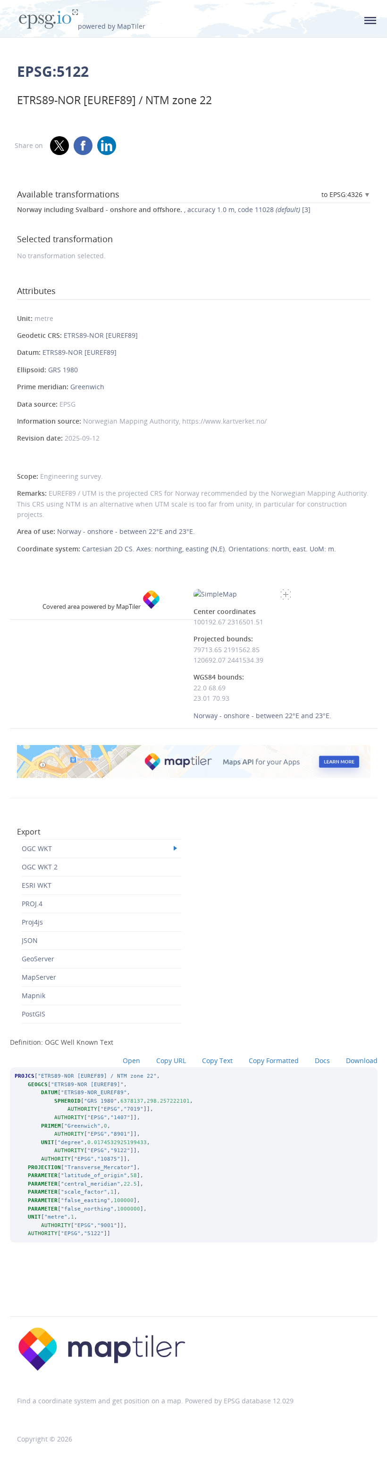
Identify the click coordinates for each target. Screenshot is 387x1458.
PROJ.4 (32, 903)
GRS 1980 (63, 369)
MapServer (39, 977)
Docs (322, 1060)
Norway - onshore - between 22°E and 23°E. (126, 531)
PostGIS (33, 1013)
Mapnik (33, 995)
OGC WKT (37, 848)
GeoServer (38, 958)
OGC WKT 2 (40, 866)
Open (131, 1060)
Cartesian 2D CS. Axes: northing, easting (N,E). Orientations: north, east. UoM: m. (209, 548)
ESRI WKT (36, 885)
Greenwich (87, 386)
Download (362, 1060)
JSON (30, 940)
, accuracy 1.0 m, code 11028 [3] (164, 209)
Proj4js (32, 921)
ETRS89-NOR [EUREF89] (101, 335)
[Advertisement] (193, 1292)
